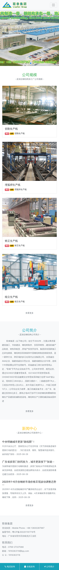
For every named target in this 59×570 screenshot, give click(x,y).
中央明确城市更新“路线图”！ (18, 441)
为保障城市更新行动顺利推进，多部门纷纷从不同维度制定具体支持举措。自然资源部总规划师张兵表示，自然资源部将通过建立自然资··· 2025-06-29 (29, 470)
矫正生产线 (11, 240)
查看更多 (29, 313)
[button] (26, 63)
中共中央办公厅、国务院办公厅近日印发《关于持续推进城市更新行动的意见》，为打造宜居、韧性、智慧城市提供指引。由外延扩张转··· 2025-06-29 (29, 450)
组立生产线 (11, 296)
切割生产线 (11, 128)
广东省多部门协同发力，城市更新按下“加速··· (28, 461)
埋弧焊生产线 (12, 184)
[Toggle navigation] (53, 5)
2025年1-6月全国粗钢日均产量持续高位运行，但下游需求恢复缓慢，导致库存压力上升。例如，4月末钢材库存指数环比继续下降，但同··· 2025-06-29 (29, 493)
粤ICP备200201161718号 (23, 532)
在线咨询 (30, 566)
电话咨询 (10, 566)
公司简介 (50, 566)
